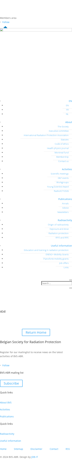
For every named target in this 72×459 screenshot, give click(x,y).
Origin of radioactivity (58, 224)
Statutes (65, 139)
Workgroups (62, 182)
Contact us (63, 161)
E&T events (63, 177)
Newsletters (63, 212)
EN (70, 101)
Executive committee (59, 130)
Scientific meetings (60, 173)
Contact (54, 449)
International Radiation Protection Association (46, 135)
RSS (68, 449)
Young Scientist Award (58, 186)
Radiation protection (59, 233)
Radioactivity (65, 220)
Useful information (61, 245)
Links (66, 267)
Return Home (36, 332)
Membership (62, 156)
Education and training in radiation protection (46, 250)
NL (67, 114)
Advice (65, 207)
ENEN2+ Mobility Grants (57, 254)
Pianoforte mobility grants (56, 258)
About (68, 122)
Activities (67, 169)
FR (67, 109)
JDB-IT (34, 457)
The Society (63, 126)
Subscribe (11, 383)
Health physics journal (58, 148)
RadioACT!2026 (61, 190)
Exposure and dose (59, 228)
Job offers (64, 263)
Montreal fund (62, 152)
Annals (65, 203)
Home (3, 449)
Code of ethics (62, 143)
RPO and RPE (62, 237)
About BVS (6, 402)
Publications (65, 199)
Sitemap (18, 449)
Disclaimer (36, 449)
